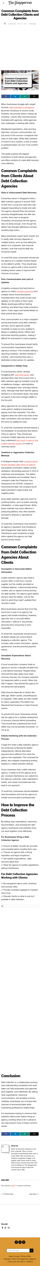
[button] (31, 1250)
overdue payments (25, 291)
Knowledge (32, 24)
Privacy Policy (26, 1256)
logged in (13, 1185)
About (11, 1256)
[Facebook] (6, 96)
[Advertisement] (20, 49)
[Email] (34, 96)
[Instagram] (5, 1227)
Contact (17, 1256)
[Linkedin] (15, 96)
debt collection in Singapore (22, 107)
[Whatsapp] (24, 96)
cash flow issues (22, 374)
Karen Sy (14, 1146)
